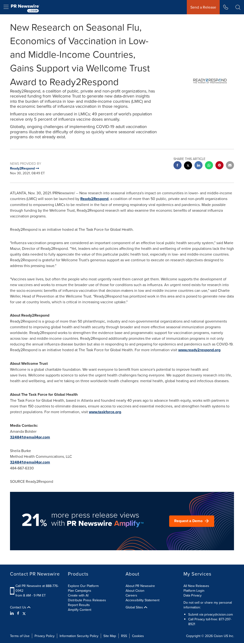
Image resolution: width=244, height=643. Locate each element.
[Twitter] (24, 613)
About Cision (135, 590)
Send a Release (203, 7)
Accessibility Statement (142, 600)
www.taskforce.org (105, 412)
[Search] (238, 7)
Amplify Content (79, 609)
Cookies (138, 635)
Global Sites (135, 607)
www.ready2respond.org (199, 350)
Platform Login (193, 590)
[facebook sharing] (177, 165)
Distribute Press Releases (87, 600)
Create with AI (78, 595)
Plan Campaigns (79, 590)
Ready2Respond (94, 198)
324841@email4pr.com (30, 437)
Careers (131, 595)
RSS (124, 635)
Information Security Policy (79, 635)
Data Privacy (192, 595)
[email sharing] (230, 165)
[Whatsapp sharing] (209, 165)
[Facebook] (18, 613)
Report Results (79, 604)
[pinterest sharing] (219, 165)
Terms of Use (20, 635)
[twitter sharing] (188, 166)
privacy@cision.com (218, 614)
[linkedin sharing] (198, 165)
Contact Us (18, 607)
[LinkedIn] (12, 613)
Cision (218, 635)
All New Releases (196, 585)
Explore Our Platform (83, 585)
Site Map (109, 635)
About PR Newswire (140, 585)
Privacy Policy (45, 635)
